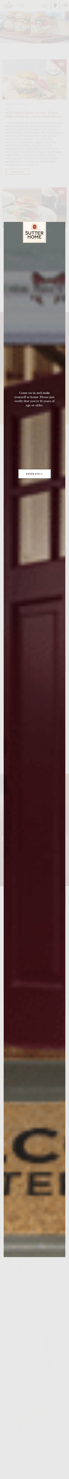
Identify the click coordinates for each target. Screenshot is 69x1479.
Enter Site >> (34, 473)
